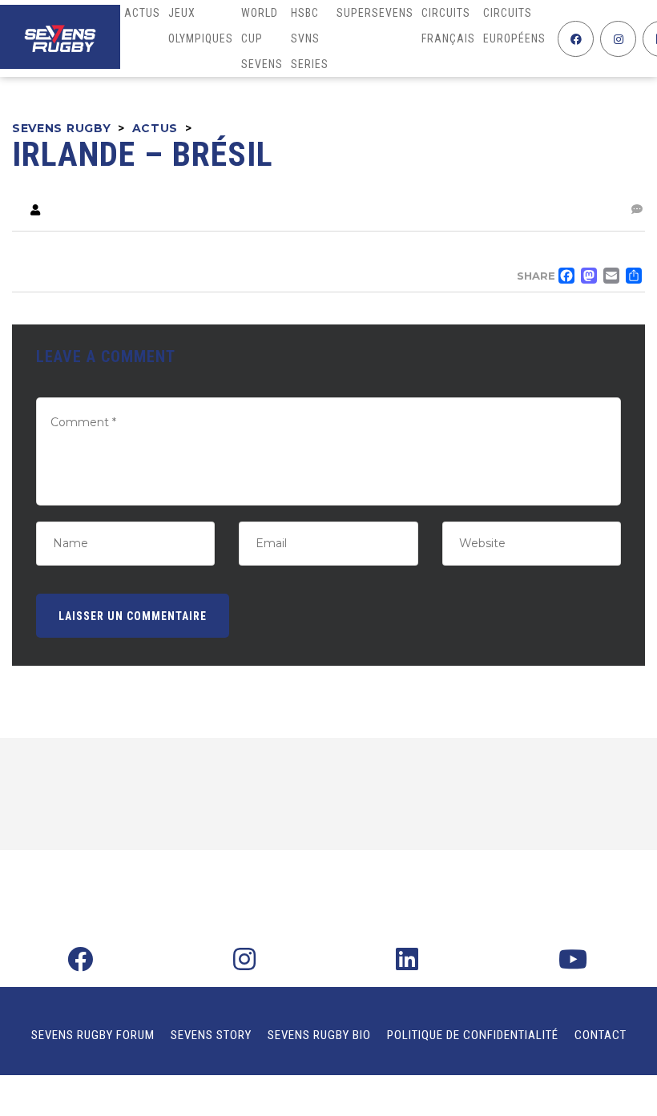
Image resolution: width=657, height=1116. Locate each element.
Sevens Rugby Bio (319, 1035)
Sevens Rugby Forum (93, 1035)
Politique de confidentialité (472, 1035)
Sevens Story (211, 1035)
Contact (600, 1035)
